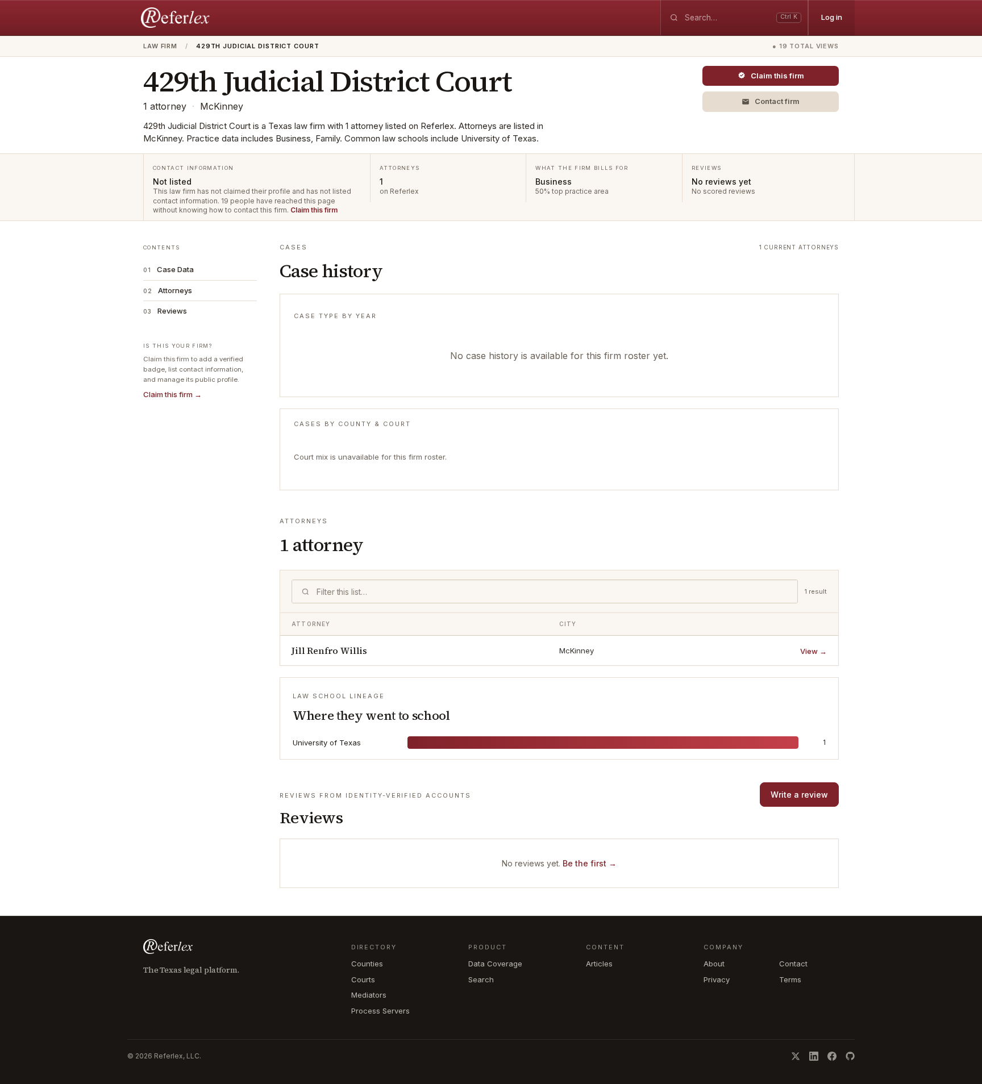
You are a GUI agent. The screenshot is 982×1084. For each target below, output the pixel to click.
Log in (831, 17)
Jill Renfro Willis (329, 650)
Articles (599, 963)
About (714, 963)
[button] (770, 101)
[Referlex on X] (795, 1056)
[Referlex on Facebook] (832, 1056)
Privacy (717, 979)
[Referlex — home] (177, 17)
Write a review (799, 794)
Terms (790, 979)
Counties (367, 963)
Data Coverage (495, 963)
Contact (793, 963)
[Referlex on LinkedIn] (813, 1056)
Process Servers (380, 1010)
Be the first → (590, 863)
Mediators (368, 994)
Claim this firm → (172, 394)
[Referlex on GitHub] (850, 1056)
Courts (363, 979)
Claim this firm (314, 210)
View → (813, 651)
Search (481, 979)
